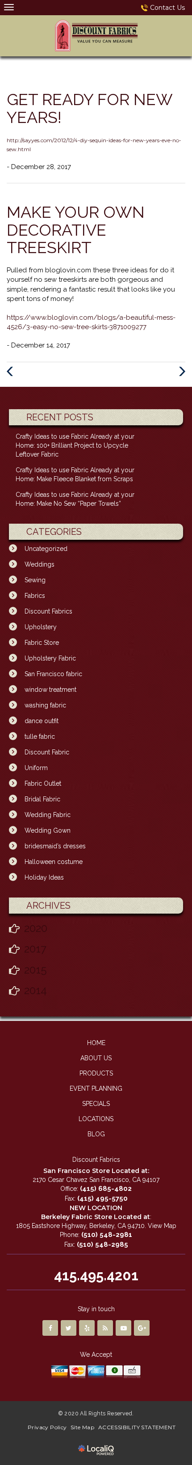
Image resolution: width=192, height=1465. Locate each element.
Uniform (36, 767)
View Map (162, 1225)
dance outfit (41, 720)
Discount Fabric (47, 752)
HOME (96, 1042)
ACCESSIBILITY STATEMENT (136, 1427)
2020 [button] (35, 928)
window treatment (50, 689)
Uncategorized (46, 548)
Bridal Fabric (42, 799)
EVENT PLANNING (96, 1088)
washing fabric (45, 705)
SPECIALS (96, 1103)
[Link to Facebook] (50, 1328)
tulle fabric (40, 736)
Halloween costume (54, 861)
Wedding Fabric (48, 814)
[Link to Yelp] (87, 1328)
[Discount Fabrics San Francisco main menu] (8, 6)
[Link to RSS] (105, 1328)
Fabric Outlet (43, 783)
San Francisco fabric (53, 673)
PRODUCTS (96, 1073)
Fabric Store (42, 642)
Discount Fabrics (48, 611)
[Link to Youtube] (123, 1328)
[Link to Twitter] (68, 1328)
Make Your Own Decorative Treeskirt (76, 230)
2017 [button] (35, 948)
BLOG (96, 1134)
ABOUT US (96, 1058)
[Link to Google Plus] (142, 1328)
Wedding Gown (48, 830)
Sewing (35, 580)
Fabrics (35, 595)
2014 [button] (35, 990)
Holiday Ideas (44, 877)
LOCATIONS (96, 1118)
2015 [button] (35, 969)
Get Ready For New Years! (89, 108)
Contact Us (167, 8)
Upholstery (41, 627)
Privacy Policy (47, 1427)
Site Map (82, 1427)
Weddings (39, 564)
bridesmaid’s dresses (55, 846)
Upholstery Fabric (50, 658)
